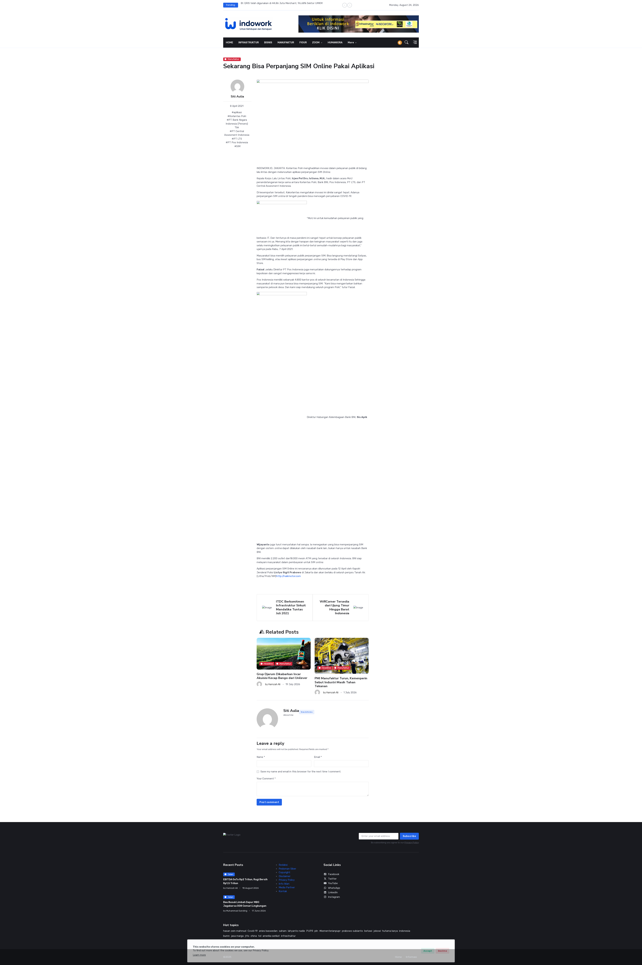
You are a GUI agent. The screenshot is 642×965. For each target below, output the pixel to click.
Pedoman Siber (287, 868)
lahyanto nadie (296, 930)
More (351, 42)
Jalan (230, 874)
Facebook (333, 874)
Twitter (332, 878)
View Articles (307, 712)
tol (259, 935)
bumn (226, 935)
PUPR (309, 930)
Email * (318, 757)
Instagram (334, 896)
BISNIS (268, 42)
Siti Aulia (237, 96)
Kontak (283, 891)
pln (316, 930)
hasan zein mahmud (234, 930)
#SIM (237, 146)
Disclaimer (284, 876)
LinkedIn (333, 892)
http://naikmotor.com (288, 576)
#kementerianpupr (330, 930)
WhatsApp (334, 887)
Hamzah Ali (274, 684)
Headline (268, 663)
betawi (368, 930)
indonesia (404, 930)
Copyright (284, 872)
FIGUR (303, 42)
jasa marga (237, 935)
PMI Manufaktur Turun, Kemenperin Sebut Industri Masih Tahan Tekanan (341, 682)
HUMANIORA (335, 42)
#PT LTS (237, 138)
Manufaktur (233, 59)
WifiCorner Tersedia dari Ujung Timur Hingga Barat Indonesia (334, 607)
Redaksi (283, 864)
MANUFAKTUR (286, 42)
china (254, 935)
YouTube (333, 883)
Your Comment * (266, 778)
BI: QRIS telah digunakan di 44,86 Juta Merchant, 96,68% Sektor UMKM (282, 3)
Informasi (411, 956)
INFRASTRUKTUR (248, 42)
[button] (406, 42)
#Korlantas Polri (237, 116)
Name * (261, 757)
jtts (247, 935)
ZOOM (316, 42)
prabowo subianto (352, 930)
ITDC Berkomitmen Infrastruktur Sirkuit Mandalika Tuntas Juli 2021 (291, 607)
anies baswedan (268, 930)
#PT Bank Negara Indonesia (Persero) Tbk (237, 123)
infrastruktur (288, 935)
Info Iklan (284, 883)
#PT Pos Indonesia (237, 142)
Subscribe (409, 836)
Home (398, 956)
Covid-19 (253, 930)
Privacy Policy (411, 842)
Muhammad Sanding (236, 910)
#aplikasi (237, 112)
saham (283, 930)
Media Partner (287, 887)
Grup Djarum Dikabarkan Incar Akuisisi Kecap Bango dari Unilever (282, 676)
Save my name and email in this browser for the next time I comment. (300, 771)
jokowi (377, 930)
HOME (229, 42)
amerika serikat (271, 935)
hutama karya (390, 930)
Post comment (269, 802)
